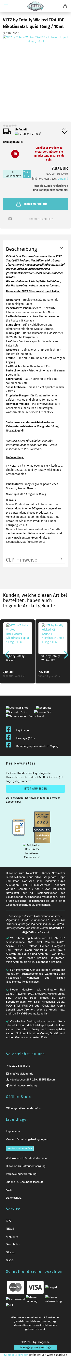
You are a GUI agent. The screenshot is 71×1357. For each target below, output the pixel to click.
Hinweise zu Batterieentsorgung (26, 1166)
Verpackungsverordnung (21, 1173)
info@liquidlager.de (21, 1073)
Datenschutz (13, 1197)
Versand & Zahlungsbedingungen (27, 1139)
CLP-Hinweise (21, 560)
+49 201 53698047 (18, 1065)
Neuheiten (55, 928)
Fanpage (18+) (25, 738)
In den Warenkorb (35, 204)
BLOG (10, 1260)
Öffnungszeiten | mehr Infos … (25, 1108)
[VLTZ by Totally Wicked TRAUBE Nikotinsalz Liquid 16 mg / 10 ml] (35, 68)
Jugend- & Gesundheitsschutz (24, 1181)
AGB (9, 1189)
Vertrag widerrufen (20, 1148)
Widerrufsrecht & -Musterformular (27, 1158)
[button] (6, 654)
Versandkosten (23, 1325)
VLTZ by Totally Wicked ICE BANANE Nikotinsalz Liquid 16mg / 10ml (52, 659)
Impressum (13, 1131)
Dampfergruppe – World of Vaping (37, 746)
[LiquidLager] (35, 6)
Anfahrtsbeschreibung (23, 1085)
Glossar (11, 1252)
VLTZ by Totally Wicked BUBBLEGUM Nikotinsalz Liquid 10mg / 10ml (17, 659)
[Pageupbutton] (63, 1351)
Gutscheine (13, 1244)
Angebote (28, 932)
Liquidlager (23, 730)
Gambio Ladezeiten (16, 1355)
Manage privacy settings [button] (35, 1347)
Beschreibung (21, 249)
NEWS (10, 1228)
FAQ (8, 1220)
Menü (6, 6)
